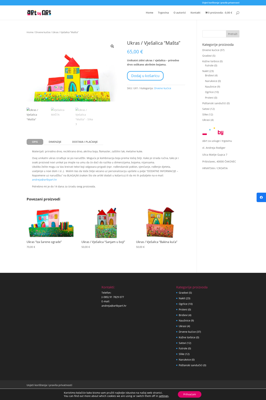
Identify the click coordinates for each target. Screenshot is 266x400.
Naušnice (210, 86)
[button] (112, 46)
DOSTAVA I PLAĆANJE (85, 141)
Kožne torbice (210, 61)
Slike (205, 114)
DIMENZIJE (55, 141)
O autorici (180, 12)
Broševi (209, 75)
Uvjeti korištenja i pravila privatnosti (220, 3)
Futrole (209, 65)
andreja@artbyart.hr (44, 179)
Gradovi (207, 55)
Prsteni (209, 97)
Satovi (206, 109)
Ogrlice (209, 92)
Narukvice (211, 81)
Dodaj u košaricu (145, 75)
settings (163, 396)
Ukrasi (206, 120)
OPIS (35, 141)
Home (149, 12)
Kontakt (195, 12)
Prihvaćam (189, 394)
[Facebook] (261, 197)
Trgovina (163, 12)
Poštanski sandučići (214, 103)
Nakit (205, 71)
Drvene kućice (42, 32)
